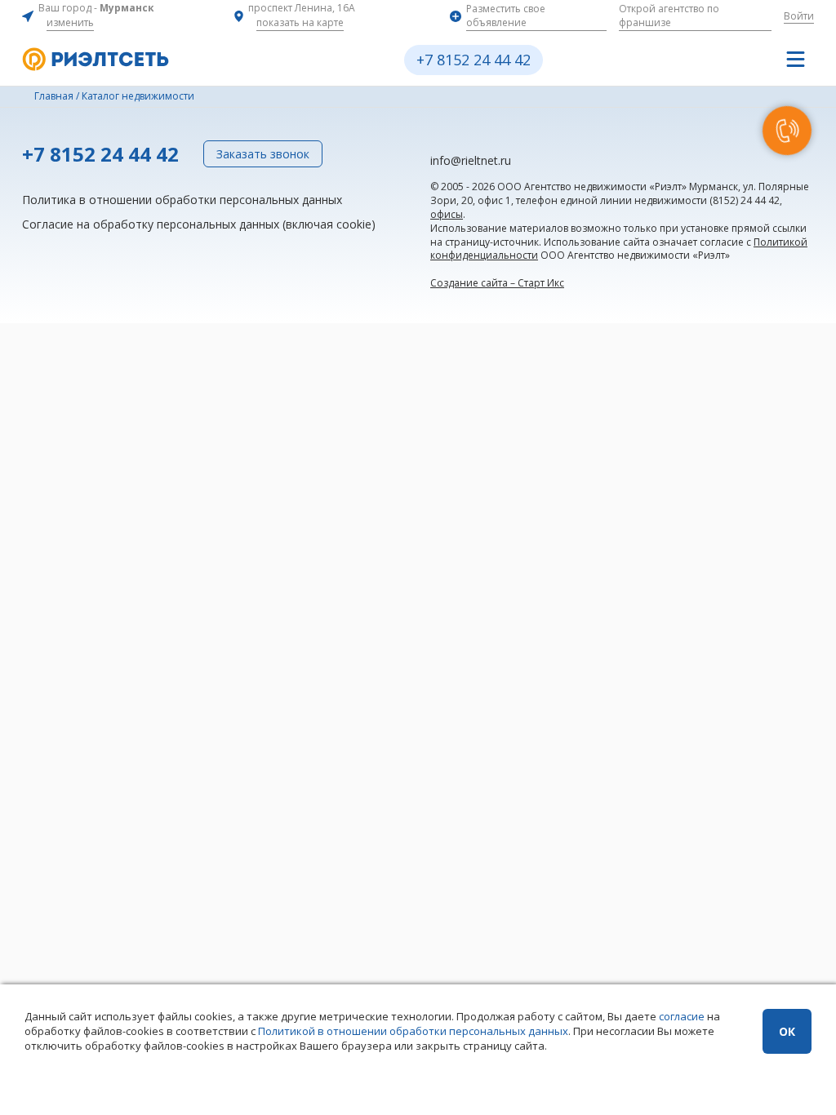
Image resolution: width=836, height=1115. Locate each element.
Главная (53, 96)
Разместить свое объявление (505, 15)
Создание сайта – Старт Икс (497, 283)
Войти (799, 16)
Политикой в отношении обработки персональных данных (413, 1031)
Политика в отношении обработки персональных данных (182, 199)
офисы (446, 214)
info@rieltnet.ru (470, 160)
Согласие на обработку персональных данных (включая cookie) (199, 224)
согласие (682, 1016)
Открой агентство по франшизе (669, 15)
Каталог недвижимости (138, 96)
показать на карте (300, 22)
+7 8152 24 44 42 (473, 59)
